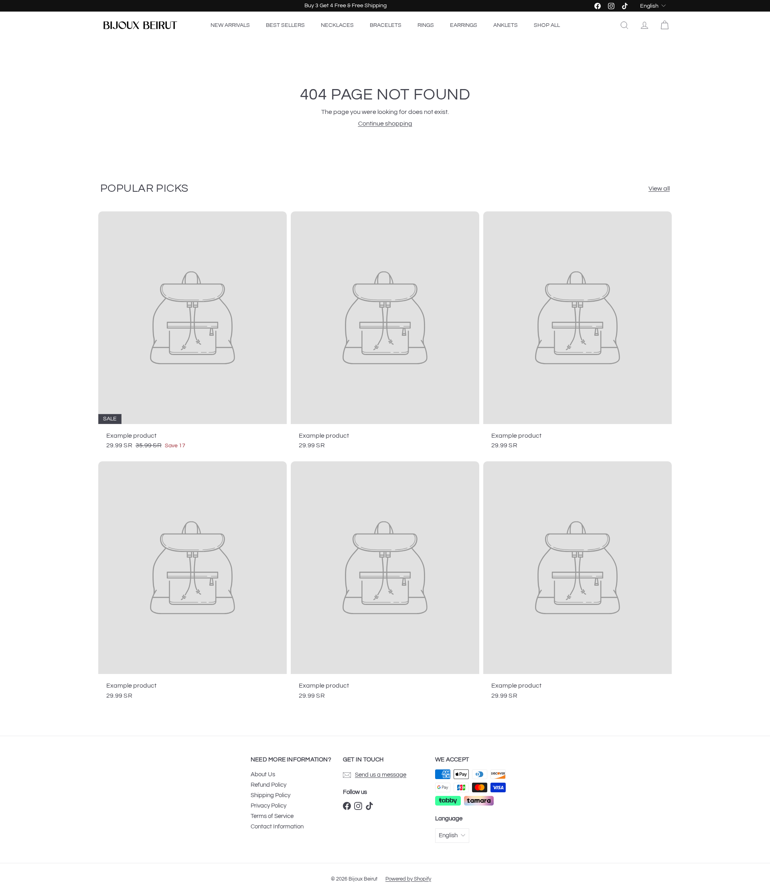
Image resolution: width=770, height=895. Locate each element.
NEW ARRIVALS (230, 25)
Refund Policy (268, 785)
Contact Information (277, 827)
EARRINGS (463, 25)
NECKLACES (337, 25)
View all (659, 188)
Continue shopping (385, 123)
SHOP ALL (547, 25)
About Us (263, 774)
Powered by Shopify (408, 879)
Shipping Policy (270, 795)
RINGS (425, 25)
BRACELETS (385, 25)
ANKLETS (505, 25)
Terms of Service (272, 816)
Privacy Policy (268, 806)
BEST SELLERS (285, 25)
